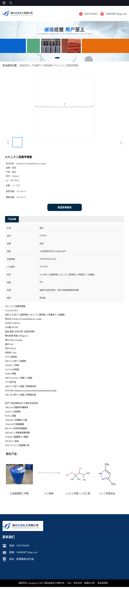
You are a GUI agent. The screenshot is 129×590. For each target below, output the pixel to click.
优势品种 (48, 65)
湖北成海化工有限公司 (54, 583)
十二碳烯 (48, 493)
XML (69, 583)
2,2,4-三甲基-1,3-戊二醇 (78, 493)
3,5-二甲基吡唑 (107, 493)
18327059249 (90, 14)
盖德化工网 (89, 583)
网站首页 (24, 65)
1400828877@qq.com (115, 14)
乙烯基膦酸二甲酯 (19, 493)
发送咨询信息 (64, 207)
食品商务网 (103, 583)
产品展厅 (36, 65)
